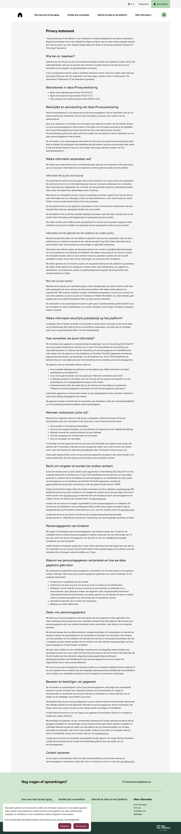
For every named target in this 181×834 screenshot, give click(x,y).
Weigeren (65, 826)
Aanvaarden (81, 826)
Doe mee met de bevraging (47, 15)
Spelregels (138, 814)
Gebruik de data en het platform (112, 15)
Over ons (137, 808)
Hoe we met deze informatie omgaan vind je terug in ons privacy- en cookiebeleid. (42, 819)
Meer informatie (143, 15)
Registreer (144, 4)
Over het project (140, 804)
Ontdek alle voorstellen (78, 15)
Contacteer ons (140, 811)
